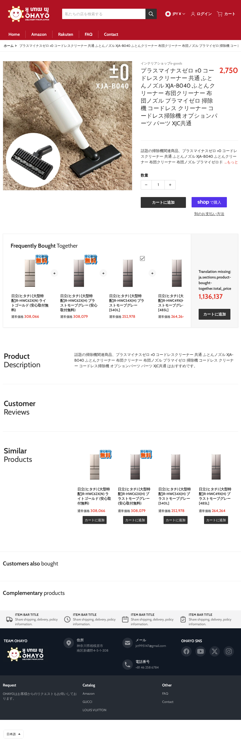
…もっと (231, 162)
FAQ (165, 693)
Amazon (89, 693)
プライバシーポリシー (96, 734)
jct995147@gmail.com (151, 646)
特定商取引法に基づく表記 (142, 734)
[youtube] (200, 651)
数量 (144, 175)
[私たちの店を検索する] (151, 14)
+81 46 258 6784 (147, 667)
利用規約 (118, 734)
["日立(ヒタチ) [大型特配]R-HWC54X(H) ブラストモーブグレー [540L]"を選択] (142, 258)
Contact (167, 702)
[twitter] (214, 651)
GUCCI (87, 702)
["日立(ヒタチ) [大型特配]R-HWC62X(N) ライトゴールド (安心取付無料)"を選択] (44, 258)
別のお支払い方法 (209, 214)
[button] (13, 734)
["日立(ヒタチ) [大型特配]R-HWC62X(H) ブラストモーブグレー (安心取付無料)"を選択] (93, 258)
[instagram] (229, 651)
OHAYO (113, 727)
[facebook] (186, 651)
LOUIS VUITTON (94, 710)
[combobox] (109, 14)
